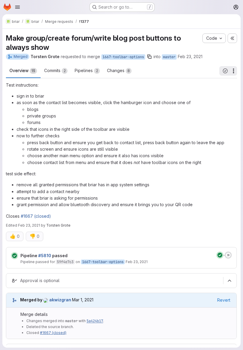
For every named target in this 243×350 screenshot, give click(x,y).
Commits (55, 70)
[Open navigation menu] (17, 7)
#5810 (44, 255)
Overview (22, 70)
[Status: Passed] (14, 255)
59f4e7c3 (65, 262)
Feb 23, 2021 (190, 56)
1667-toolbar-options (123, 57)
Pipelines (86, 70)
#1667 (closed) (36, 216)
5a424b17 (95, 321)
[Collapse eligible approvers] (229, 280)
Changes (118, 70)
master (169, 57)
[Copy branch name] (149, 56)
